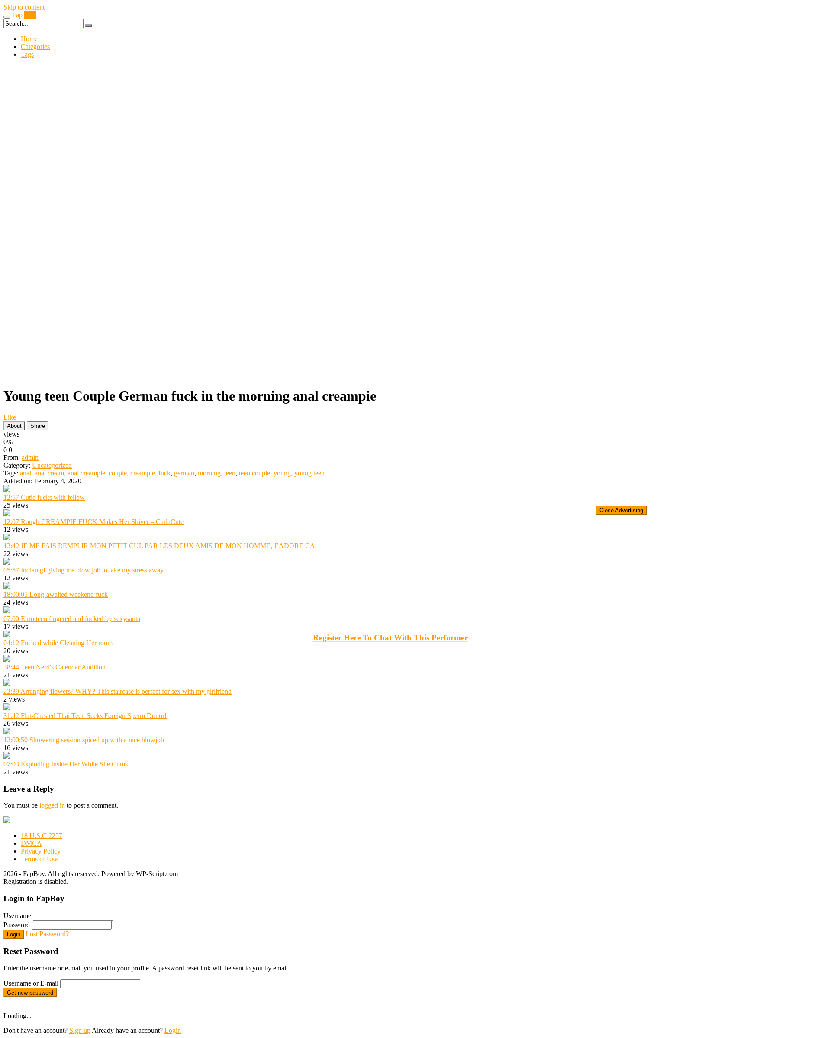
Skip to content (24, 7)
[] (88, 25)
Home (29, 38)
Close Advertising (621, 510)
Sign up (79, 1030)
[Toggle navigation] (6, 17)
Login (172, 1030)
